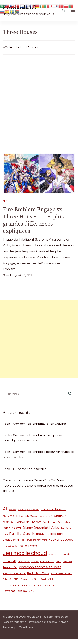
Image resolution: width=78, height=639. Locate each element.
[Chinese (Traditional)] (7, 6)
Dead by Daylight (66, 522)
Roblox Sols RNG (10, 579)
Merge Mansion (63, 554)
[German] (36, 6)
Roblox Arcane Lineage (14, 573)
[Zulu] (17, 12)
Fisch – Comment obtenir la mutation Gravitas (35, 423)
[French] (32, 6)
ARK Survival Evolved (53, 509)
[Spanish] (7, 12)
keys (51, 554)
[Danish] (17, 6)
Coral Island (49, 522)
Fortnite (15, 534)
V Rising (33, 591)
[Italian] (46, 6)
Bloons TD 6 (8, 516)
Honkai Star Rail (10, 546)
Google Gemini (11, 540)
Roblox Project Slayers (61, 573)
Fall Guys (66, 528)
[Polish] (66, 6)
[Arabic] (2, 6)
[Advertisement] (39, 103)
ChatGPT (61, 516)
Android (12, 510)
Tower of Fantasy (15, 590)
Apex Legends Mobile (28, 510)
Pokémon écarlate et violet (40, 567)
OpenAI (35, 562)
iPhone (32, 545)
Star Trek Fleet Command (16, 585)
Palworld (67, 562)
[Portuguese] (71, 6)
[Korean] (56, 6)
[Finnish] (27, 6)
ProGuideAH (33, 616)
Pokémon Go (10, 567)
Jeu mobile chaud (25, 553)
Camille (7, 275)
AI (5, 509)
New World (24, 561)
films (5, 534)
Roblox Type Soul (29, 579)
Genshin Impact (34, 533)
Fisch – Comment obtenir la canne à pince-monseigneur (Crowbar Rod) (32, 438)
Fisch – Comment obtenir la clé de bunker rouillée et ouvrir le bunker (38, 454)
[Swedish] (12, 12)
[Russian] (2, 12)
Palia (58, 561)
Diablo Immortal (12, 528)
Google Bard (55, 533)
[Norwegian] (61, 6)
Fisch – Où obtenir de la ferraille (24, 468)
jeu (5, 201)
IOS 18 (23, 546)
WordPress (26, 627)
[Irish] (41, 6)
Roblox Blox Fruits (38, 573)
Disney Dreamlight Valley (41, 527)
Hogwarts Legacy (61, 539)
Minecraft (9, 561)
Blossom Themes (57, 622)
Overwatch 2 (47, 561)
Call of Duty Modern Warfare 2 (34, 516)
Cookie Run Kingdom (28, 522)
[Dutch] (22, 6)
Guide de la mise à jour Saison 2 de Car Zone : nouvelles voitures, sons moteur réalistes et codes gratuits (38, 485)
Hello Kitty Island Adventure (33, 540)
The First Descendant (43, 585)
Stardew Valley (48, 579)
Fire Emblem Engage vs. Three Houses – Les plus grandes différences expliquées (33, 220)
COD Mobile (8, 522)
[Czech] (12, 6)
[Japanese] (51, 6)
